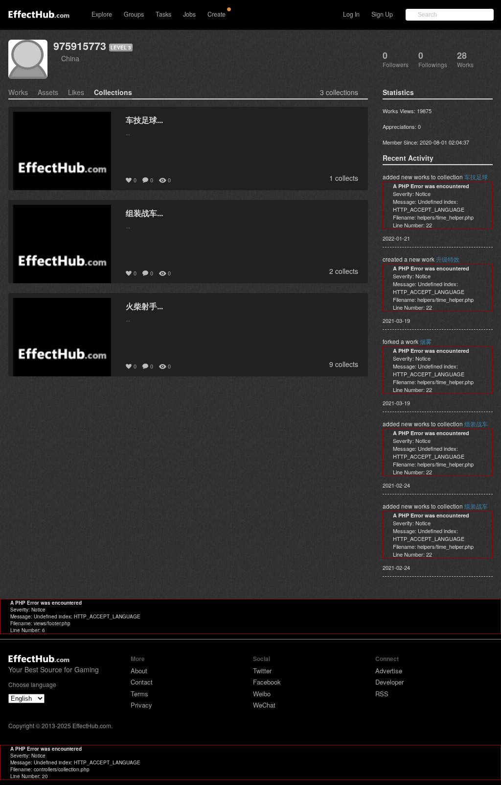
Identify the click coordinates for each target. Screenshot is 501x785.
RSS (381, 693)
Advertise (388, 670)
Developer (389, 682)
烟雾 (426, 341)
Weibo (262, 693)
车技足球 (476, 176)
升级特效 (447, 259)
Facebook (267, 682)
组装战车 (476, 423)
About (139, 670)
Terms (139, 693)
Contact (142, 682)
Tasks (163, 14)
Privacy (141, 705)
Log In (351, 14)
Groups (134, 14)
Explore (101, 14)
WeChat (264, 705)
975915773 (79, 45)
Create (216, 14)
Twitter (262, 670)
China (70, 58)
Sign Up (382, 14)
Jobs (189, 14)
